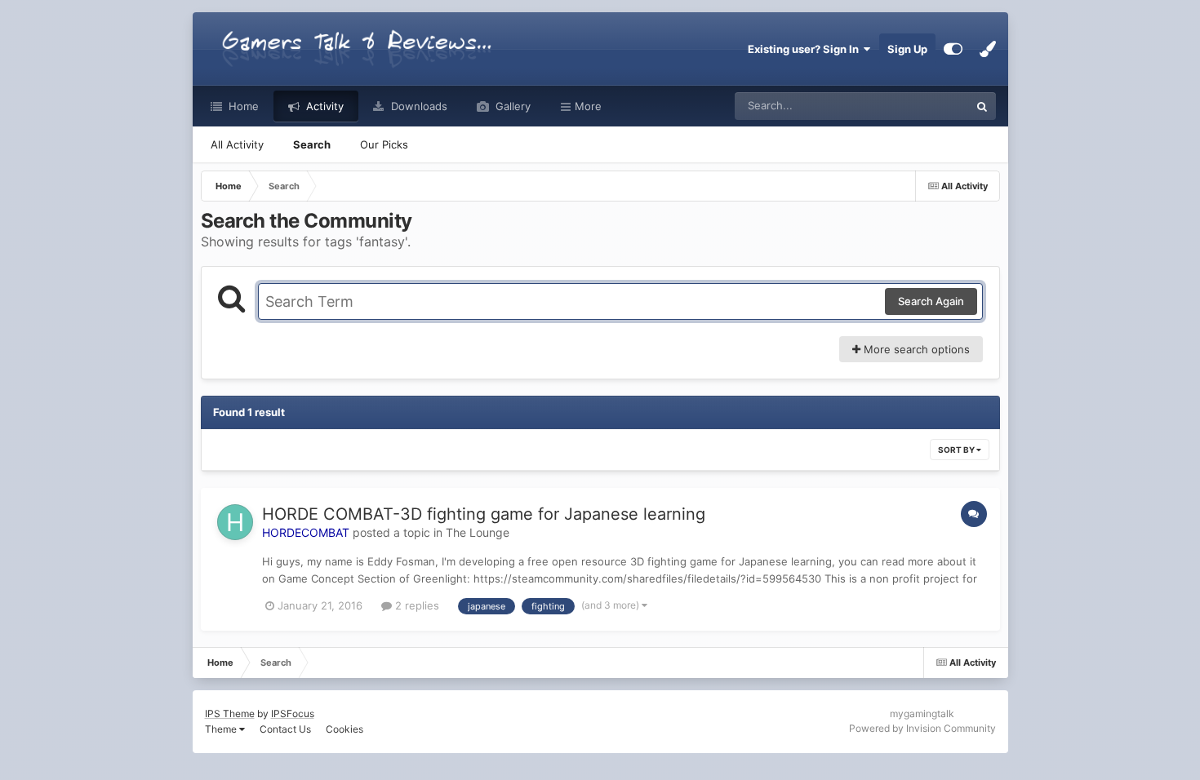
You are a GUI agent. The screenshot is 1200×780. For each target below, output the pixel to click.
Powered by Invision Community (922, 728)
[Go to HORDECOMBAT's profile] (235, 522)
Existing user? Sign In (806, 48)
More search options (915, 349)
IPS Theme (230, 713)
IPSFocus (292, 713)
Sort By (957, 449)
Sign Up (907, 48)
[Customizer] (953, 48)
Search (312, 144)
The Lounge (477, 532)
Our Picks (384, 144)
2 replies (415, 605)
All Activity (237, 144)
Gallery (511, 106)
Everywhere (918, 106)
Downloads (417, 106)
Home (242, 106)
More (588, 106)
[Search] (982, 106)
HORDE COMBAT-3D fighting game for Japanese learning (483, 514)
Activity (323, 106)
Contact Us (285, 729)
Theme (222, 729)
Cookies (344, 729)
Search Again (931, 301)
